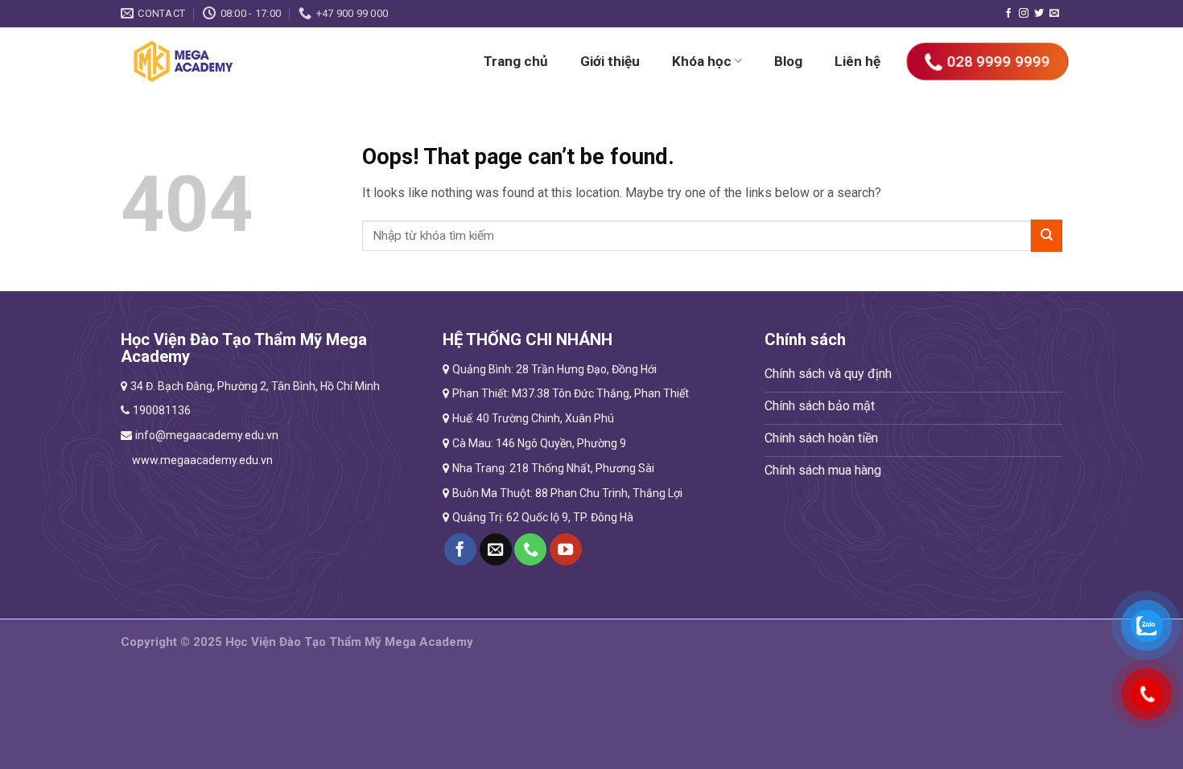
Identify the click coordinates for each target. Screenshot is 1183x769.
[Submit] (1046, 235)
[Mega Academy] (231, 61)
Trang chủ (516, 61)
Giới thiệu (610, 61)
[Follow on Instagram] (1023, 13)
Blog (788, 61)
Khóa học (702, 61)
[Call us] (530, 549)
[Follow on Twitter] (1039, 13)
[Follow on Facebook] (1008, 13)
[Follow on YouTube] (566, 549)
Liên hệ (857, 61)
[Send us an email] (1054, 13)
